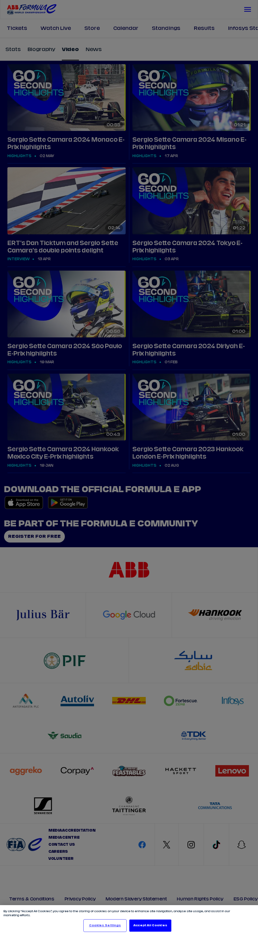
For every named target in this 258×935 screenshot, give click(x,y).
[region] (129, 920)
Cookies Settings (105, 925)
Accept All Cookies (150, 925)
